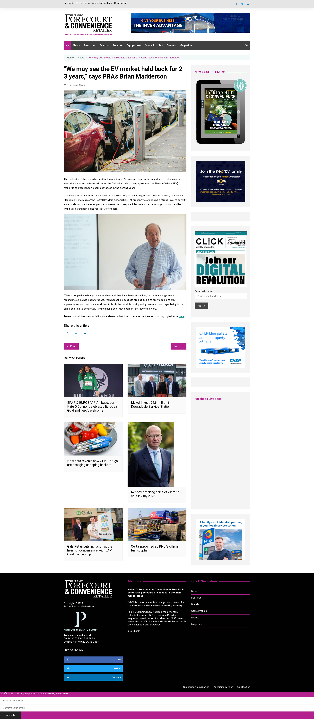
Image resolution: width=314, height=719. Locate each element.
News (76, 45)
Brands (104, 45)
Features (90, 45)
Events (171, 45)
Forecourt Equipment (127, 45)
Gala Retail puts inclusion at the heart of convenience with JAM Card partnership (89, 550)
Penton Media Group (83, 606)
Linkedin (247, 4)
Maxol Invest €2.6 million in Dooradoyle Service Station (151, 404)
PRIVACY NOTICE (73, 649)
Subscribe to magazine (77, 3)
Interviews (73, 85)
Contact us (120, 3)
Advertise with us (102, 3)
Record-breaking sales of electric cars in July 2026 (155, 494)
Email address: (204, 291)
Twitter (242, 4)
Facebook (236, 4)
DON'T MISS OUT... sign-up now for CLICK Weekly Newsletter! (34, 693)
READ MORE (134, 631)
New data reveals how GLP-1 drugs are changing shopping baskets (92, 463)
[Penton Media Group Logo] (80, 621)
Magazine (186, 45)
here (181, 316)
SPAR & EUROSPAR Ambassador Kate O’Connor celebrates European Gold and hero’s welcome (93, 406)
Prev (72, 346)
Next (177, 346)
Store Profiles (154, 45)
